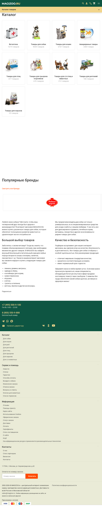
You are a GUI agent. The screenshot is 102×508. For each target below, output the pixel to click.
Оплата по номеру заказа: (12, 472)
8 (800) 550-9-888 (11, 312)
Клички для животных (11, 393)
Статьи (5, 372)
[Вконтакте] (43, 325)
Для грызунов (8, 354)
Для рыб (6, 345)
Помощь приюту (9, 408)
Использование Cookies (12, 414)
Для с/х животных (10, 360)
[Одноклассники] (48, 325)
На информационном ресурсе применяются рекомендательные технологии (32, 441)
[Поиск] (82, 3)
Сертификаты (8, 429)
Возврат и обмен (9, 381)
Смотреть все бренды (11, 189)
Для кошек (7, 342)
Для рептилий (8, 348)
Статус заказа (8, 420)
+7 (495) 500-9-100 (11, 304)
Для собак (7, 339)
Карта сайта (7, 411)
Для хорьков (7, 357)
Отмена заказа (8, 387)
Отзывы (6, 405)
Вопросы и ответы (10, 390)
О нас (5, 450)
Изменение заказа (10, 384)
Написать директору (15, 326)
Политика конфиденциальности (64, 485)
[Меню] (98, 3)
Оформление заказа (11, 417)
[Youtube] (53, 325)
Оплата (6, 426)
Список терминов (9, 396)
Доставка (6, 423)
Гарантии (6, 375)
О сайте (6, 435)
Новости (6, 369)
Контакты (6, 459)
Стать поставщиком (10, 432)
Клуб (5, 438)
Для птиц (6, 351)
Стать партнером (9, 453)
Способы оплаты (9, 378)
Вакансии (6, 456)
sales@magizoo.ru (8, 493)
